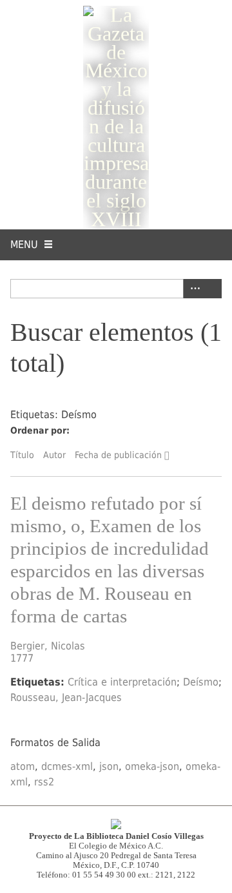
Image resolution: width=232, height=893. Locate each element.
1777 (22, 658)
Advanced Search (192, 288)
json (109, 766)
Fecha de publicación (118, 455)
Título (22, 455)
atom (22, 766)
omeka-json (152, 766)
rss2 (44, 782)
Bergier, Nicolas (47, 646)
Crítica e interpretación (122, 682)
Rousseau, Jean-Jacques (66, 697)
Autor (54, 455)
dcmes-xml (67, 766)
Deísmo (200, 682)
